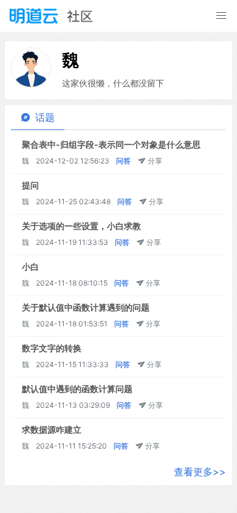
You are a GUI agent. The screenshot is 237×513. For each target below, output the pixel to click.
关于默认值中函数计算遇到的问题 (85, 307)
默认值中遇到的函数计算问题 (77, 389)
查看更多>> (200, 472)
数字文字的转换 (51, 348)
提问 (30, 185)
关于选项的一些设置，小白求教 (81, 226)
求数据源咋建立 (51, 429)
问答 (123, 160)
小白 (30, 266)
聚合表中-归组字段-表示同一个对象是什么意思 (111, 144)
